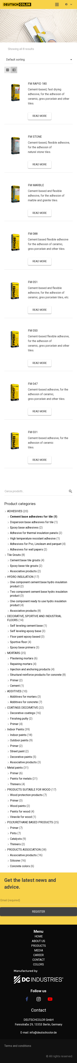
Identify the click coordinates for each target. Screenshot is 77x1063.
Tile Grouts (14, 555)
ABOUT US (38, 941)
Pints (13, 833)
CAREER (38, 955)
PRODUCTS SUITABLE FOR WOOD (28, 789)
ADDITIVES (14, 691)
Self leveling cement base (26, 625)
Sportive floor (18, 642)
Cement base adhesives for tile (31, 516)
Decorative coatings (22, 713)
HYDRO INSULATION (20, 576)
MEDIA (38, 950)
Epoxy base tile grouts (24, 566)
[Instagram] (38, 999)
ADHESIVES (14, 511)
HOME (39, 936)
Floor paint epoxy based (25, 636)
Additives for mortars (23, 696)
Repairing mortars (21, 664)
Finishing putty (19, 718)
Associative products (23, 571)
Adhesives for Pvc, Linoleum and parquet (35, 544)
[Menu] (57, 4)
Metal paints (15, 767)
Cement (15, 685)
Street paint (17, 751)
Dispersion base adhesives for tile (32, 522)
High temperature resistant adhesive (33, 538)
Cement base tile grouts (25, 560)
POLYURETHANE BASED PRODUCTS (30, 822)
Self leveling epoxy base (25, 631)
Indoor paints (18, 735)
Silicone (15, 860)
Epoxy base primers (22, 647)
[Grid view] (7, 70)
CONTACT (38, 959)
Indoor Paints (15, 729)
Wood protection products (26, 795)
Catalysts (16, 839)
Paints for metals (21, 778)
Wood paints (18, 806)
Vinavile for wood (21, 817)
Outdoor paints (19, 740)
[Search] (70, 491)
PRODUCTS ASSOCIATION (24, 849)
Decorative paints (21, 757)
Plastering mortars (21, 658)
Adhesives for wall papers (26, 549)
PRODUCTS (38, 945)
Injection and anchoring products (30, 669)
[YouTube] (50, 999)
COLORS (38, 964)
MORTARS (13, 653)
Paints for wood (20, 811)
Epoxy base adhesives (24, 527)
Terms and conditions (17, 1046)
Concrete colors (20, 866)
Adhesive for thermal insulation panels (34, 533)
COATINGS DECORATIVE (22, 707)
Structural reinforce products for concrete (36, 674)
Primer (14, 680)
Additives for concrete (24, 702)
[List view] (14, 70)
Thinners (15, 784)
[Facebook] (26, 999)
